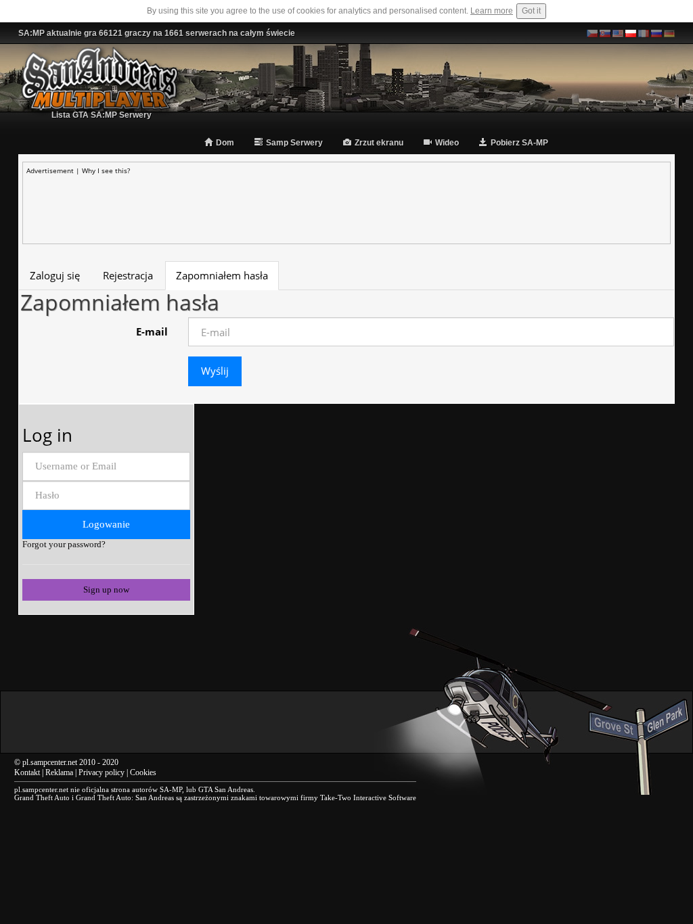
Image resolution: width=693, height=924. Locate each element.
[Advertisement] (346, 205)
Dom (225, 142)
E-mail (152, 331)
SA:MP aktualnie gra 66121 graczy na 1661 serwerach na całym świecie (156, 33)
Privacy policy (102, 772)
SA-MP (171, 789)
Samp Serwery (294, 142)
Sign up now (106, 589)
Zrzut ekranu (379, 142)
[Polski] (630, 33)
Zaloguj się (55, 275)
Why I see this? (106, 170)
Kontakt (27, 772)
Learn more (491, 11)
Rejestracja (128, 275)
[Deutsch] (669, 33)
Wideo (447, 142)
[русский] (656, 33)
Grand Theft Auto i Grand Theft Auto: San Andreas (94, 797)
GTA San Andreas (225, 789)
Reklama (59, 772)
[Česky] (592, 33)
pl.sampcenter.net (49, 762)
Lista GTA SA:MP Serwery (101, 115)
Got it (531, 11)
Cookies (143, 772)
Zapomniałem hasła (222, 275)
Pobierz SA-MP (519, 142)
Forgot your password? (64, 544)
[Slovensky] (605, 33)
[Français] (643, 33)
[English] (617, 33)
